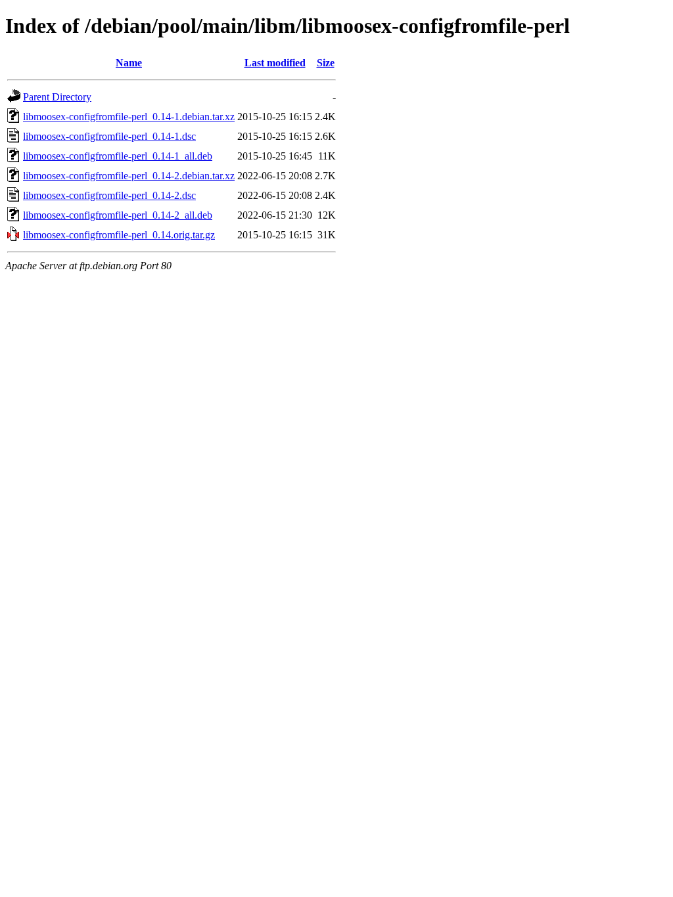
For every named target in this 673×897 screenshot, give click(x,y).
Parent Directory (57, 96)
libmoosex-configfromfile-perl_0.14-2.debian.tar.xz (129, 175)
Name (129, 62)
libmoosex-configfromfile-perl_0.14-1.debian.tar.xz (129, 116)
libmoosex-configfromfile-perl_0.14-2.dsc (109, 195)
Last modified (275, 62)
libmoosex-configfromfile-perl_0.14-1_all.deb (117, 156)
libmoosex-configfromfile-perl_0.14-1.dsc (109, 136)
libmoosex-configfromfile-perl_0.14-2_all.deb (117, 215)
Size (326, 62)
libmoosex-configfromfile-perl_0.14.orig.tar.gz (119, 234)
